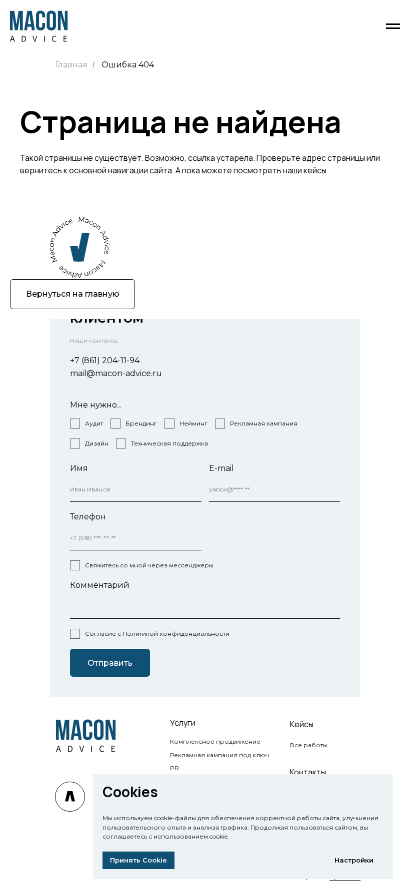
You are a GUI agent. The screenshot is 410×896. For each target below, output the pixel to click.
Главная (71, 64)
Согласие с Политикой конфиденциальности (157, 633)
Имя (79, 468)
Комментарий (100, 585)
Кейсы (302, 724)
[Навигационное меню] (393, 26)
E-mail (221, 468)
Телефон (88, 516)
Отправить (110, 663)
